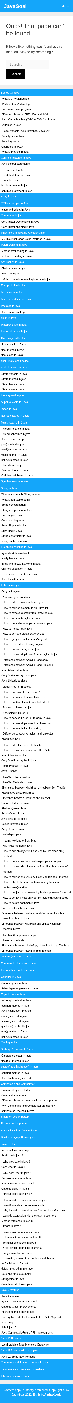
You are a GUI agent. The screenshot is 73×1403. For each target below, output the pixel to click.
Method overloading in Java (17, 251)
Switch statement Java (16, 175)
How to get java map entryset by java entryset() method (35, 897)
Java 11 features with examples (19, 1350)
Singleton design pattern (15, 1116)
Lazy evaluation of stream (18, 1253)
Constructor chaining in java (17, 226)
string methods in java (14, 541)
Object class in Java (13, 994)
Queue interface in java (15, 803)
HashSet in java (10, 738)
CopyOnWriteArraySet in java (18, 760)
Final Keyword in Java (14, 338)
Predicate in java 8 (12, 1155)
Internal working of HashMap (19, 840)
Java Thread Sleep (12, 439)
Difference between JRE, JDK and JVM (24, 114)
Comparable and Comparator (17, 1083)
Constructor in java (12, 215)
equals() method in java (15, 1005)
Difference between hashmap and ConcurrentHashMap (33, 913)
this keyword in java (12, 395)
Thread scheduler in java (15, 434)
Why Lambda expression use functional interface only (34, 1210)
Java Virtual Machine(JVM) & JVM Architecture (29, 119)
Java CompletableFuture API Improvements (27, 1332)
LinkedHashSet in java (14, 765)
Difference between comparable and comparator (29, 1100)
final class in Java (12, 354)
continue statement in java (16, 190)
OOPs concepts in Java (15, 203)
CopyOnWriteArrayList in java (18, 675)
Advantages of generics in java (19, 988)
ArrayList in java (10, 591)
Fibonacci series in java (15, 1376)
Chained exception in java (16, 568)
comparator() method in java (17, 1110)
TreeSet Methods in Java (17, 782)
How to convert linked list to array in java (27, 717)
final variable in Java (13, 344)
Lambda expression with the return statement (29, 1215)
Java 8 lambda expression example (23, 1205)
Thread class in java (13, 465)
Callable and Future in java (17, 475)
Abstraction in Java (12, 262)
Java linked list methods (17, 686)
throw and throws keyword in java (20, 563)
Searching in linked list (16, 712)
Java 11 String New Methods (18, 1356)
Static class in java (12, 389)
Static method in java (13, 379)
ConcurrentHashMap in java (17, 908)
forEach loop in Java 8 (14, 1263)
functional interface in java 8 (17, 1150)
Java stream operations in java (21, 1232)
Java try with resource (14, 579)
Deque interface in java (14, 823)
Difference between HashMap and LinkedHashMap (31, 923)
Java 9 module (10, 1296)
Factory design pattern (14, 1123)
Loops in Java (9, 180)
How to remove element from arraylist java (28, 612)
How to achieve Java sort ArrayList (23, 633)
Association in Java (12, 292)
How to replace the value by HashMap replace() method (35, 876)
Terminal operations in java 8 (19, 1242)
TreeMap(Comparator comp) (19, 935)
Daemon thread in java (14, 470)
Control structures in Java (16, 157)
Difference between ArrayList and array (25, 659)
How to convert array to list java (21, 649)
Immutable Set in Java (14, 755)
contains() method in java (16, 956)
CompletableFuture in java (16, 1284)
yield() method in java (14, 449)
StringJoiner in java (12, 1279)
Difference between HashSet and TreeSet (25, 798)
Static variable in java (14, 373)
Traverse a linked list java (18, 707)
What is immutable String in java (20, 494)
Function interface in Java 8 (17, 1183)
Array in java (8, 196)
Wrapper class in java (13, 324)
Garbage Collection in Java (17, 1049)
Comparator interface (13, 1095)
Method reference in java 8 (17, 1220)
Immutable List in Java (14, 670)
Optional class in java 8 (15, 1188)
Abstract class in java (14, 268)
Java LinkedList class (14, 680)
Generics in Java (11, 976)
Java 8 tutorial (9, 1144)
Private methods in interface (17, 1311)
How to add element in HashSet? (22, 745)
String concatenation (13, 504)
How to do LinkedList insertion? (21, 692)
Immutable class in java (15, 331)
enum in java (8, 317)
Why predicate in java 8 (16, 1161)
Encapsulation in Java (14, 285)
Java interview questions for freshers (22, 1369)
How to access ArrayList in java (21, 618)
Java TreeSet (9, 770)
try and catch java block (15, 553)
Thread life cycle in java (15, 428)
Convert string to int (13, 520)
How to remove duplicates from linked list (27, 723)
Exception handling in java (16, 546)
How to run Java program (16, 109)
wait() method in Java (14, 454)
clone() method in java (14, 1016)
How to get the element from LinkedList (26, 702)
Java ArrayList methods (17, 597)
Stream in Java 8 (11, 1226)
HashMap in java (11, 834)
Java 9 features (10, 1290)
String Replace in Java (14, 525)
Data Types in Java (12, 136)
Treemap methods (13, 940)
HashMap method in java (17, 845)
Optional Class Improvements (18, 1306)
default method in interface (17, 1268)
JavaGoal (15, 6)
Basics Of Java (10, 92)
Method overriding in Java (16, 256)
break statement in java (15, 185)
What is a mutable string (15, 499)
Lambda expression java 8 (16, 1193)
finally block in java (12, 558)
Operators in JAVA (12, 146)
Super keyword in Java (14, 402)
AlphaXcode (52, 1394)
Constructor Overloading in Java (20, 221)
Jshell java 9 (8, 1327)
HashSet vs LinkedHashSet (17, 792)
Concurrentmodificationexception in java (24, 1362)
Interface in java (10, 273)
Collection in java (11, 585)
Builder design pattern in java (18, 1137)
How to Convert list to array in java (23, 644)
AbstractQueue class (13, 808)
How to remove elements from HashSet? (26, 750)
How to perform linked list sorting (22, 728)
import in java (9, 408)
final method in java (12, 349)
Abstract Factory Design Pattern (20, 1130)
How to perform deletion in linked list (24, 697)
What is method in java (14, 151)
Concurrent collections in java (18, 963)
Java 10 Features (11, 1338)
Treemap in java (10, 928)
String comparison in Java (16, 510)
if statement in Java (14, 170)
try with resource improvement (19, 1301)
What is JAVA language (15, 98)
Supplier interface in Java (16, 1178)
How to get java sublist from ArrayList (25, 639)
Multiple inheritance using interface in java (26, 238)
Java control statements (15, 163)
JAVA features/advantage (16, 104)
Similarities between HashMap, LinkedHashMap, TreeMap (35, 945)
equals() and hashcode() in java (19, 1066)
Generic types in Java (14, 983)
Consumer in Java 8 (13, 1166)
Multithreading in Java (14, 422)
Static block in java (12, 384)
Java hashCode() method (16, 1010)
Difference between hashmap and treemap (26, 950)
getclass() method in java (16, 1026)
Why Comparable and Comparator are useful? (28, 1105)
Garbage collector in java (16, 1055)
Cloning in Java (10, 1042)
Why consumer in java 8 (17, 1173)
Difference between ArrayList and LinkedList (28, 664)
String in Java (9, 488)
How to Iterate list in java (17, 628)
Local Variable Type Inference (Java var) (26, 130)
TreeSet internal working (17, 777)
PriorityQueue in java (13, 813)
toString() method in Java (16, 1000)
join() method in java (13, 444)
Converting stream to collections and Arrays (28, 1258)
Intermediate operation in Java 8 (22, 1237)
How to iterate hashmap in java (21, 902)
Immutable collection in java (17, 970)
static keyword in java (14, 367)
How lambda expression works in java (25, 1200)
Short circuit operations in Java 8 (22, 1247)
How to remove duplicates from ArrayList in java (31, 654)
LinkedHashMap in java (15, 918)
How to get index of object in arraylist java (27, 623)
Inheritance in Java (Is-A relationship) (23, 232)
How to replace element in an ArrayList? (26, 607)
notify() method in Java (14, 459)
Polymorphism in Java (14, 244)
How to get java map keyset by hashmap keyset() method (37, 892)
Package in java (10, 305)
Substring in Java (11, 515)
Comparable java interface (16, 1090)
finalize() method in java (15, 1021)
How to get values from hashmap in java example (32, 861)
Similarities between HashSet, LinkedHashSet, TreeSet (33, 787)
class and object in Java (15, 209)
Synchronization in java (14, 481)
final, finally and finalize (15, 360)
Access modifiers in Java (16, 299)
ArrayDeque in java (12, 829)
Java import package (13, 312)
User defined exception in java (19, 574)
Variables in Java (11, 124)
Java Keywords (10, 141)
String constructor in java (16, 535)
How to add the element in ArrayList (24, 602)
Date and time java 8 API (16, 1273)
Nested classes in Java (15, 415)
